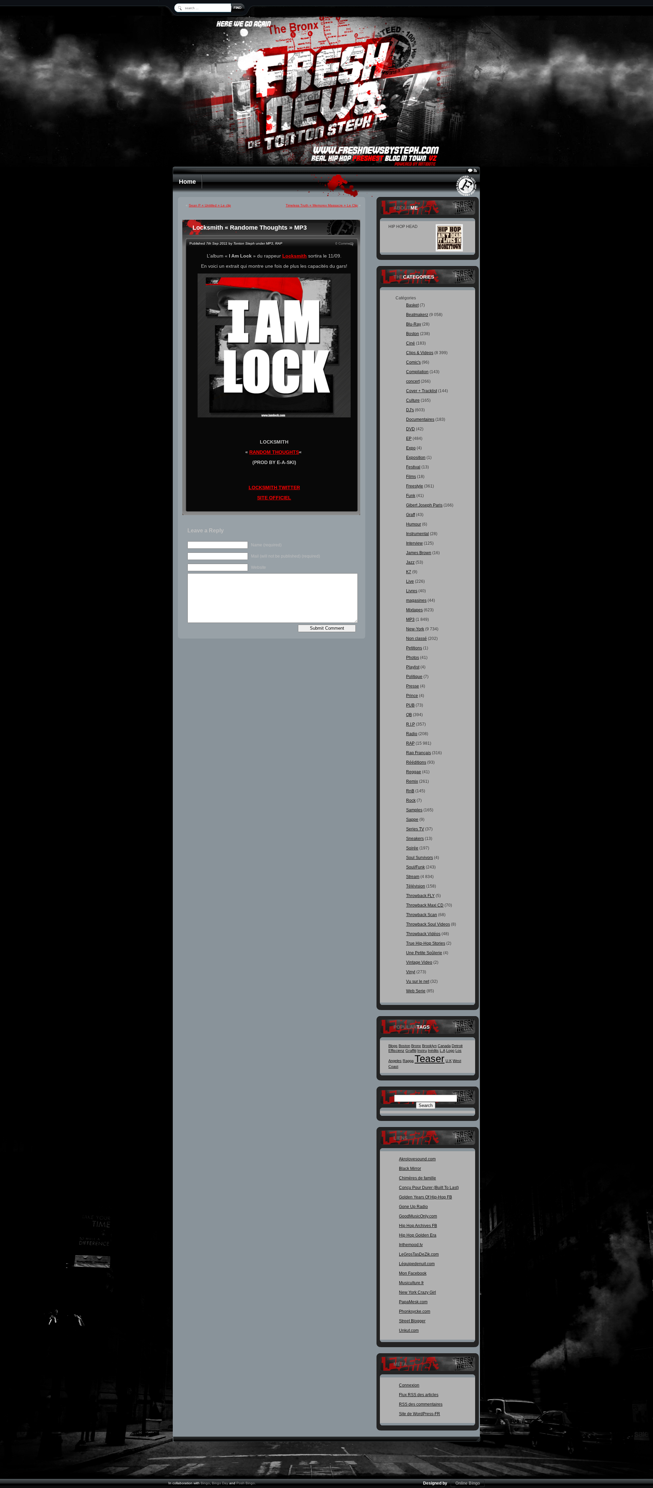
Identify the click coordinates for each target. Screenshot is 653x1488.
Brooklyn (429, 1046)
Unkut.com (409, 1330)
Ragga (408, 1061)
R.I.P (410, 724)
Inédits (433, 1050)
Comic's (413, 362)
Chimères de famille (417, 1178)
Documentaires (420, 419)
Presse (412, 686)
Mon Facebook (412, 1273)
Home (187, 181)
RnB (410, 791)
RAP (278, 243)
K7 (408, 571)
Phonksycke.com (414, 1311)
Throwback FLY (420, 895)
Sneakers (415, 838)
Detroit (457, 1046)
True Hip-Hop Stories (425, 943)
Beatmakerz (417, 314)
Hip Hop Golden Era (417, 1235)
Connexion (409, 1385)
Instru (422, 1050)
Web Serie (415, 991)
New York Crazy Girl (417, 1292)
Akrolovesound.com (417, 1159)
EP (409, 438)
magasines (416, 600)
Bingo (205, 1483)
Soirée (412, 848)
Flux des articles (418, 1394)
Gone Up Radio (413, 1206)
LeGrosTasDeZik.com (419, 1254)
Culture (413, 400)
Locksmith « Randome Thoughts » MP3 (249, 227)
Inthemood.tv (411, 1244)
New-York (415, 629)
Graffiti (410, 1050)
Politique (414, 676)
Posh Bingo (245, 1483)
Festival (413, 467)
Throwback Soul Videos (428, 924)
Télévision (415, 886)
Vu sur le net (417, 981)
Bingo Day (220, 1483)
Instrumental (417, 533)
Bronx (416, 1046)
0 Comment (344, 243)
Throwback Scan (421, 914)
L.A (442, 1050)
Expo (411, 448)
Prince (412, 695)
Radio (411, 733)
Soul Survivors (419, 857)
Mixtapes (414, 610)
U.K (449, 1061)
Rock (411, 800)
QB (409, 714)
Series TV (415, 829)
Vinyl (410, 972)
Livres (411, 591)
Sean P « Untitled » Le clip (210, 205)
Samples (414, 810)
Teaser (430, 1058)
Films (411, 476)
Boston (412, 333)
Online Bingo (467, 1483)
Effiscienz (396, 1050)
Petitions (414, 648)
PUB (410, 705)
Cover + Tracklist (421, 390)
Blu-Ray (413, 324)
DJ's (410, 410)
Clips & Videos (419, 352)
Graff (410, 514)
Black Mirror (410, 1168)
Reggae (413, 772)
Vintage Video (419, 962)
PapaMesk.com (413, 1302)
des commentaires (420, 1404)
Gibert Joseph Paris (424, 505)
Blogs (393, 1046)
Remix (412, 781)
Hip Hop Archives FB (418, 1225)
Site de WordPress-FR (419, 1413)
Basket (412, 305)
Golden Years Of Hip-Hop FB (425, 1197)
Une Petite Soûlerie (424, 952)
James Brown (418, 552)
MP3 (269, 243)
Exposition (415, 457)
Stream (412, 876)
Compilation (417, 371)
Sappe (412, 819)
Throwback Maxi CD (424, 905)
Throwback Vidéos (423, 933)
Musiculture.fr (411, 1282)
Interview (414, 543)
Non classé (416, 638)
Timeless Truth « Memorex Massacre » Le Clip (322, 205)
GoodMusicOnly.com (418, 1216)
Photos (412, 657)
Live (410, 581)
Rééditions (416, 762)
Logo (450, 1050)
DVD (410, 429)
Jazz (410, 562)
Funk (410, 495)
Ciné (410, 343)
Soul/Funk (415, 867)
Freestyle (414, 486)
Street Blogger (412, 1321)
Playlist (412, 667)
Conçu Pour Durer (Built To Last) (429, 1187)
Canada (444, 1046)
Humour (413, 524)
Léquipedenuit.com (417, 1263)
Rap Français (418, 752)
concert (413, 381)
